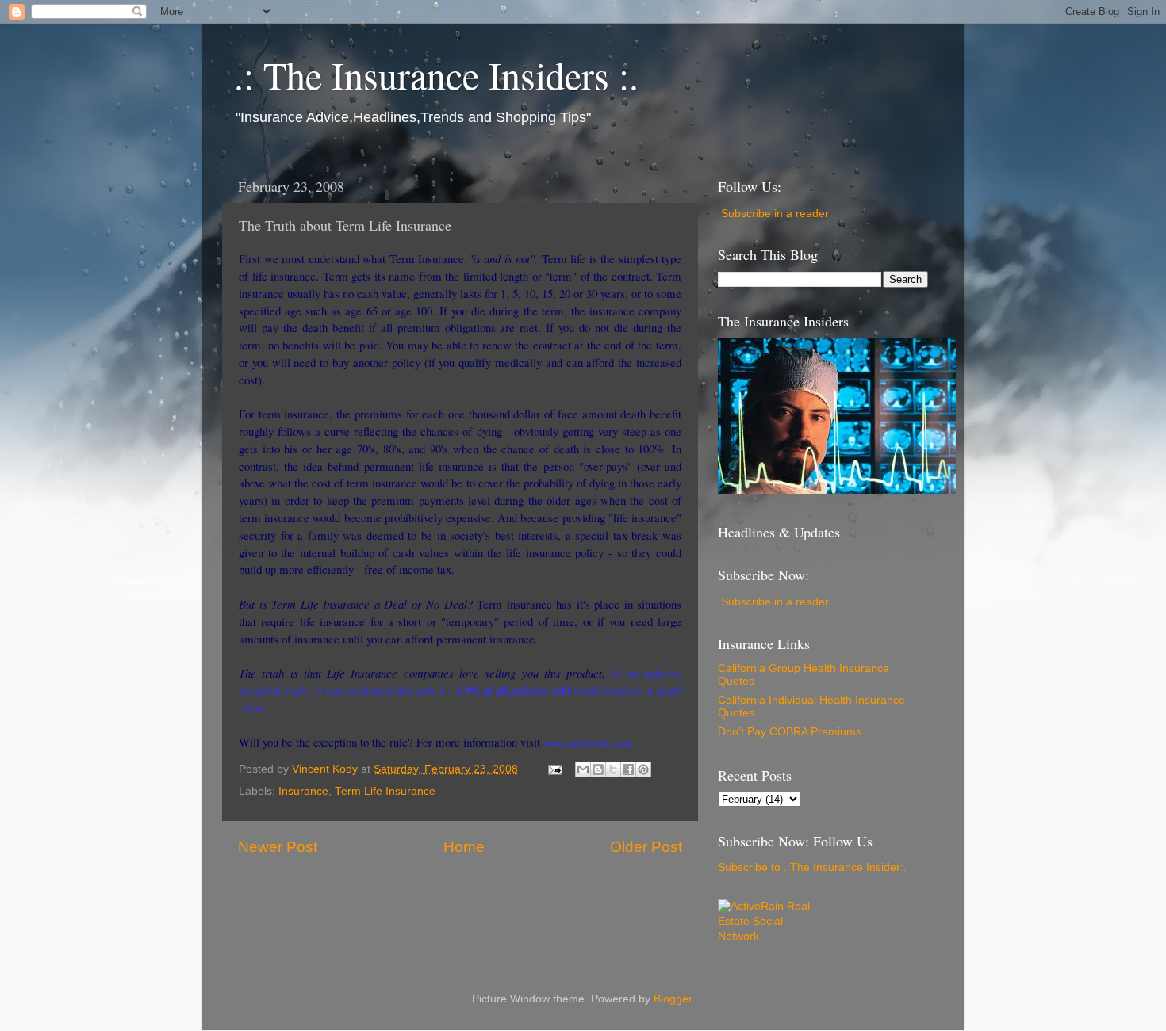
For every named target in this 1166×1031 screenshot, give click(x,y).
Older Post (646, 846)
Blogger (673, 999)
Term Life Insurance (385, 791)
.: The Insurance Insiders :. (436, 74)
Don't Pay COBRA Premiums (789, 732)
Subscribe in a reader (775, 214)
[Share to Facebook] (628, 769)
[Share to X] (613, 769)
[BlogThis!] (598, 769)
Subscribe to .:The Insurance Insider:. (812, 867)
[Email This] (583, 769)
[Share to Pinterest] (643, 769)
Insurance (303, 791)
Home (464, 846)
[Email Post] (554, 769)
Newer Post (277, 846)
